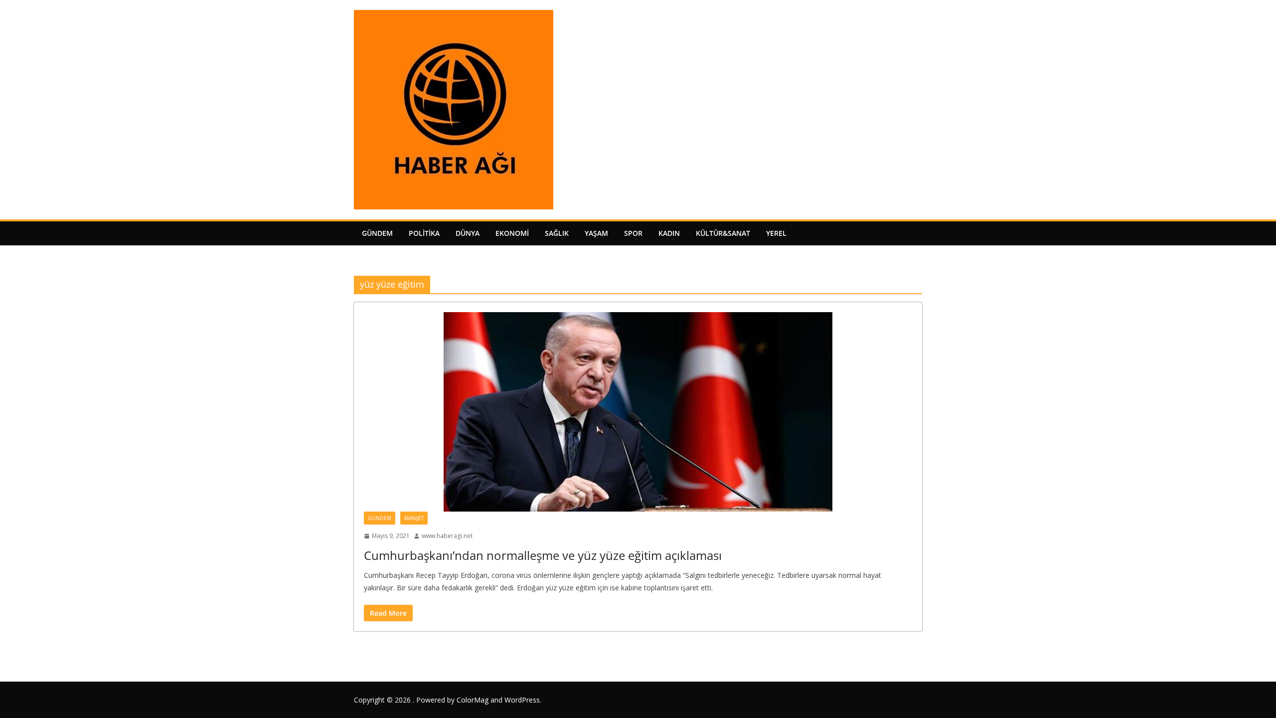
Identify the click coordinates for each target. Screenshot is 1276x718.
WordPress (522, 700)
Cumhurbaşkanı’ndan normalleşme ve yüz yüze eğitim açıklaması (543, 555)
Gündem (377, 233)
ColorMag (472, 700)
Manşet (414, 518)
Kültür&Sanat (723, 233)
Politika (424, 233)
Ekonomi (512, 233)
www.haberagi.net (447, 536)
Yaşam (596, 233)
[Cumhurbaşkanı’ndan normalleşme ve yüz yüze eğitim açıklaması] (638, 412)
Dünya (467, 233)
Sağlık (557, 233)
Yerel (776, 233)
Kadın (669, 233)
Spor (633, 233)
